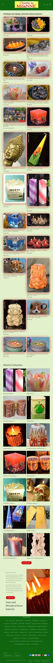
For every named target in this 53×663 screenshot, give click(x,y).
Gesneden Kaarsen (10, 635)
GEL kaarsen (45, 632)
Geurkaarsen (7, 632)
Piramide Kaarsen (35, 644)
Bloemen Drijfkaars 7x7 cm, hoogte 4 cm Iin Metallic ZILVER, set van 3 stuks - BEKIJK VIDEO (38, 229)
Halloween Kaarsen (32, 503)
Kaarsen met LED (14, 632)
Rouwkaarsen (24, 638)
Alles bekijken (26, 562)
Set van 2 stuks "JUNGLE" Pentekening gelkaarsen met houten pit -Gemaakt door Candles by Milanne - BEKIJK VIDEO (37, 56)
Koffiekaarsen (8, 626)
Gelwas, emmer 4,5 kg (7, 205)
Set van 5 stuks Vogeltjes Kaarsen (9, 33)
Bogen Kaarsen (43, 620)
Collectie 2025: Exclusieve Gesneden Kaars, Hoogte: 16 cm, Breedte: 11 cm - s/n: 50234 (14, 332)
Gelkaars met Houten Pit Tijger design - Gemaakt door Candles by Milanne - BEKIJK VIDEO (13, 276)
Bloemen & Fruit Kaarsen (9, 476)
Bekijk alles (10, 597)
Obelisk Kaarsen (35, 620)
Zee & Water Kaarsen (8, 530)
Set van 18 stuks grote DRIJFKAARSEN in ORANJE (12, 53)
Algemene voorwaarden (46, 660)
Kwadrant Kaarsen (8, 393)
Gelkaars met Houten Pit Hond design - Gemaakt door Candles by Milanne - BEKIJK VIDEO (37, 317)
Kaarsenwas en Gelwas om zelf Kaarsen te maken (19, 641)
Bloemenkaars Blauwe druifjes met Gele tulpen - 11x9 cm (37, 33)
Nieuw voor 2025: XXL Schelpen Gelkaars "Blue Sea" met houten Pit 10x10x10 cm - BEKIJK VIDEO (14, 231)
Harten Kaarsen (31, 530)
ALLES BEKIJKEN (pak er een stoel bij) (22, 644)
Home (6, 620)
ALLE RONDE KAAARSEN (9, 558)
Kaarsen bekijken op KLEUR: (37, 641)
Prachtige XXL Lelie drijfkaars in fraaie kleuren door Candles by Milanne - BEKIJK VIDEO (14, 102)
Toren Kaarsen (7, 623)
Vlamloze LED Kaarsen (36, 623)
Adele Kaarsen (21, 623)
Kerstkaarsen (24, 635)
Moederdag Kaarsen (31, 626)
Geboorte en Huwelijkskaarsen (35, 632)
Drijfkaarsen (30, 393)
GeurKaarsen (30, 421)
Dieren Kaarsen (15, 629)
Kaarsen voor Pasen (42, 635)
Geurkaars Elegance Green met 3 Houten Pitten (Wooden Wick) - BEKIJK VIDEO (37, 354)
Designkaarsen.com (12, 660)
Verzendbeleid (31, 661)
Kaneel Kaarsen (7, 448)
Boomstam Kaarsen (8, 421)
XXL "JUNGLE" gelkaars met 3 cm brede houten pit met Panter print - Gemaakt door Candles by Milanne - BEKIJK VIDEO (14, 79)
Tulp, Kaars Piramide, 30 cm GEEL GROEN (35, 168)
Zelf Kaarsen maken (8, 503)
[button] (2, 4)
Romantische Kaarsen (42, 629)
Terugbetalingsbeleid (37, 660)
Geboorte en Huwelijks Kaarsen (35, 558)
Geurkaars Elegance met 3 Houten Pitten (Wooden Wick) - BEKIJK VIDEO (14, 354)
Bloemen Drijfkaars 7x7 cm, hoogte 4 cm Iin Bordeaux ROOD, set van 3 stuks (37, 251)
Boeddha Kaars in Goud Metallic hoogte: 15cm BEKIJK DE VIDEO (14, 169)
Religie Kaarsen (17, 638)
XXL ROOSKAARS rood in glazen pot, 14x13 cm (35, 78)
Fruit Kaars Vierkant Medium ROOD (33, 127)
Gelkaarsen (28, 623)
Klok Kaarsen (12, 620)
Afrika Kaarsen (30, 476)
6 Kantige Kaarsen (33, 629)
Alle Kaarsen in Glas (23, 632)
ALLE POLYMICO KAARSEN (33, 638)
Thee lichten (17, 635)
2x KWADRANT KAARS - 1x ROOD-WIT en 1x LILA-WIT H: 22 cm (37, 208)
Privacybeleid (29, 660)
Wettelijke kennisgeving (46, 661)
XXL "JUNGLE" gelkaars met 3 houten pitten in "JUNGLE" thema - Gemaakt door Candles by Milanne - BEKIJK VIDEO (38, 102)
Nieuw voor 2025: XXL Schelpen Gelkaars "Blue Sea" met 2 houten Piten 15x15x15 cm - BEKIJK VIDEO (14, 253)
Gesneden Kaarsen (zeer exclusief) (36, 448)
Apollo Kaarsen (14, 623)
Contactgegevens (37, 661)
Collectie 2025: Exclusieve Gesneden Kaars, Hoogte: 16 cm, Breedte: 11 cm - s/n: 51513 (38, 295)
